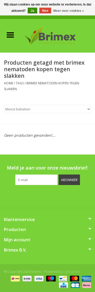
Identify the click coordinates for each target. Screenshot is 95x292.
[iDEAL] (15, 278)
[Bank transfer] (26, 278)
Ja (32, 11)
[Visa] (38, 278)
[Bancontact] (62, 278)
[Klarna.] (85, 285)
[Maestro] (50, 278)
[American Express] (85, 278)
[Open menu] (10, 34)
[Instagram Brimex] (71, 196)
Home (8, 83)
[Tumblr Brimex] (62, 196)
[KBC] (63, 285)
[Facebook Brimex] (24, 196)
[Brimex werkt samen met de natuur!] (58, 35)
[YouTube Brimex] (52, 196)
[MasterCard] (74, 278)
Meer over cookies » (68, 11)
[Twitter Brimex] (33, 196)
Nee (45, 11)
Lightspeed (71, 271)
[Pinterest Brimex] (43, 196)
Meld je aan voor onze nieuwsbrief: (47, 168)
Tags (20, 83)
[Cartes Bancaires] (74, 285)
